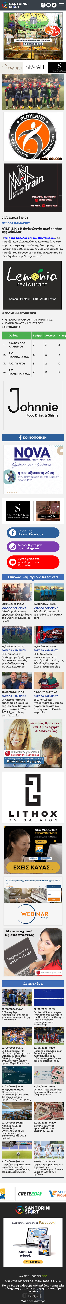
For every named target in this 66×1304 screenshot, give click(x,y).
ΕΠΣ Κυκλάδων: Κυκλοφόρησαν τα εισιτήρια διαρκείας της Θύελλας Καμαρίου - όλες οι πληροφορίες (49, 660)
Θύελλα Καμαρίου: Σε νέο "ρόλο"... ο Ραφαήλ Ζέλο (48, 614)
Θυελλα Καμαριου (16, 223)
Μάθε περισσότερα (33, 1301)
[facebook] (43, 5)
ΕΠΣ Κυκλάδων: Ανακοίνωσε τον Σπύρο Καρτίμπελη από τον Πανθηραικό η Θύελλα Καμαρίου (48, 706)
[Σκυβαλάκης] (20, 67)
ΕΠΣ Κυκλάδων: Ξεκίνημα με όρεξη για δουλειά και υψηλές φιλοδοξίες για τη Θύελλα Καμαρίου (16, 660)
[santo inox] (44, 67)
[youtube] (48, 5)
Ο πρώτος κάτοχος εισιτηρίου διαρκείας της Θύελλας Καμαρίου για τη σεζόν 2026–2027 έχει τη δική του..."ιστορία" (16, 707)
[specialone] (44, 1194)
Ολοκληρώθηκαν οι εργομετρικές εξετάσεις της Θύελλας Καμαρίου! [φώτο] (17, 616)
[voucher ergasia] (21, 1194)
